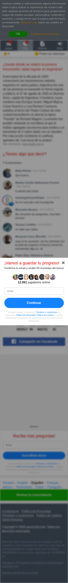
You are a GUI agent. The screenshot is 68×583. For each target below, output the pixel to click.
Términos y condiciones (46, 312)
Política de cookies (45, 315)
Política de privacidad (25, 315)
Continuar (34, 302)
